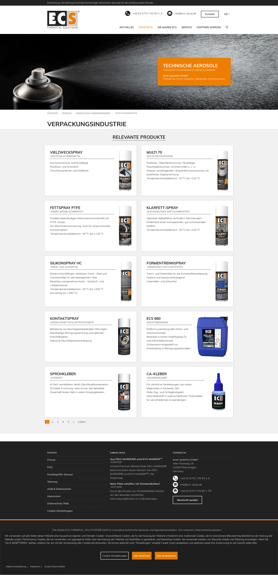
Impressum (35, 566)
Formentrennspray (166, 263)
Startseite (52, 113)
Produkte (67, 113)
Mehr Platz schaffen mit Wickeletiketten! (135, 483)
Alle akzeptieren (166, 555)
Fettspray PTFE (65, 207)
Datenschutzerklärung (16, 566)
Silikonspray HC (66, 263)
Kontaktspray (64, 318)
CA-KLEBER (157, 374)
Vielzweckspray (66, 152)
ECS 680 (154, 318)
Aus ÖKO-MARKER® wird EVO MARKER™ (136, 459)
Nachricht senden (187, 500)
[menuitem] (126, 27)
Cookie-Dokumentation (55, 566)
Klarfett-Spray (162, 207)
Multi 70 (154, 152)
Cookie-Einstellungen (114, 555)
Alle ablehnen (142, 555)
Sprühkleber (63, 374)
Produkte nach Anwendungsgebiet (93, 113)
